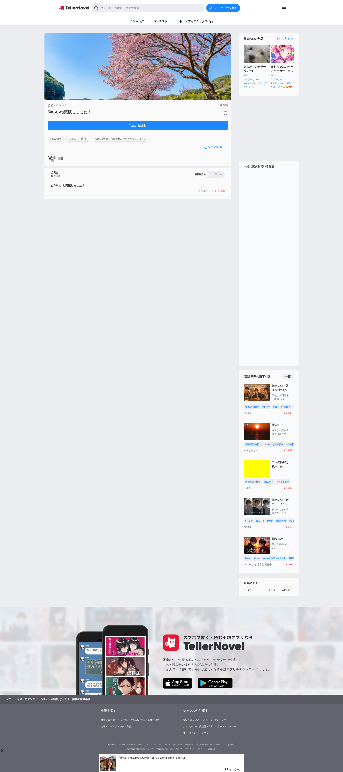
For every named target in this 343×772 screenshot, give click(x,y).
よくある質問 (229, 744)
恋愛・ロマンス (191, 719)
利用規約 (112, 744)
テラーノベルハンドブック (131, 744)
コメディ (204, 733)
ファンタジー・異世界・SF (197, 726)
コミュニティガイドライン (158, 744)
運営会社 (212, 749)
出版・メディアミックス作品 (116, 726)
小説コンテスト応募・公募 (145, 719)
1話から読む (138, 125)
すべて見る (283, 38)
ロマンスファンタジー (214, 719)
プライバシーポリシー (195, 749)
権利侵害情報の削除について (140, 749)
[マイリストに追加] (225, 113)
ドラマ (192, 733)
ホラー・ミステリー (225, 726)
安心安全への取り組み (183, 744)
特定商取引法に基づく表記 (208, 744)
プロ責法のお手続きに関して (169, 749)
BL (184, 733)
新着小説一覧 (108, 719)
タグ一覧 (123, 719)
